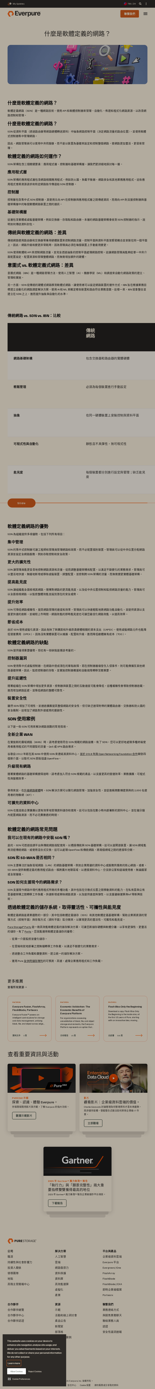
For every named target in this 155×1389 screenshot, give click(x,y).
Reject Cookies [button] (35, 1371)
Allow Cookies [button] (16, 1371)
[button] (19, 1379)
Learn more (14, 1363)
